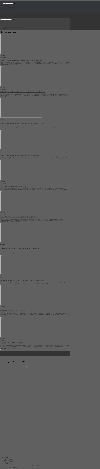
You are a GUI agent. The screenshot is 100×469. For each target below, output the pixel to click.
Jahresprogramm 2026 (7, 6)
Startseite (5, 5)
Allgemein (2, 55)
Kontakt (4, 11)
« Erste (7, 348)
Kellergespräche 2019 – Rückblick (11, 343)
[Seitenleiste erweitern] (0, 349)
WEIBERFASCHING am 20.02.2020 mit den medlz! (16, 311)
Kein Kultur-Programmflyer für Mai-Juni (13, 186)
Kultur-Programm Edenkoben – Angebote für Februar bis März (21, 60)
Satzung (7, 9)
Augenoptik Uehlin (8, 459)
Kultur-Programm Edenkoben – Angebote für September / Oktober (22, 123)
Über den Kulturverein (7, 8)
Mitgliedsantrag (6, 12)
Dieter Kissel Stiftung (8, 460)
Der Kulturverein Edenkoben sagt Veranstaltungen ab (18, 217)
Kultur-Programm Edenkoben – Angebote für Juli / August (19, 155)
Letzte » (15, 348)
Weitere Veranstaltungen (8, 7)
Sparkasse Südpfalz (8, 462)
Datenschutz (37, 465)
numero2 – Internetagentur (9, 461)
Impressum (32, 465)
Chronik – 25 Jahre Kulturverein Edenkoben (14, 10)
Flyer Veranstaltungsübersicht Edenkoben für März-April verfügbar (22, 280)
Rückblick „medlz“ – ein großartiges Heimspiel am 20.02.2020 (20, 248)
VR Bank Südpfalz (8, 463)
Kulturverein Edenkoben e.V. (6, 1)
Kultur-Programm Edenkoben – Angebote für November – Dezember (22, 92)
